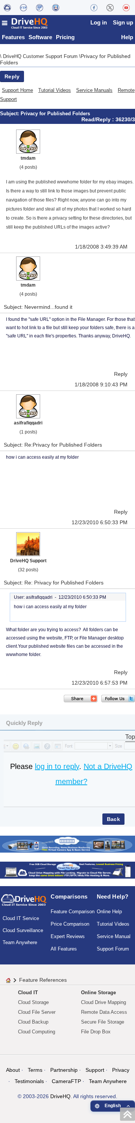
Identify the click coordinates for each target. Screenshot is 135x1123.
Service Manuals (94, 90)
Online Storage (98, 992)
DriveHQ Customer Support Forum (41, 56)
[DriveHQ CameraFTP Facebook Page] (94, 7)
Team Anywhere (20, 942)
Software (40, 37)
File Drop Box (96, 1032)
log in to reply (57, 766)
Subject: (10, 113)
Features (13, 37)
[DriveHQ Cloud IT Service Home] (25, 23)
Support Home (17, 90)
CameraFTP (66, 1081)
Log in (98, 22)
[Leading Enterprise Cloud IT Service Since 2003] (67, 869)
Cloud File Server (37, 1012)
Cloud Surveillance (23, 930)
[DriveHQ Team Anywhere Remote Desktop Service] (55, 7)
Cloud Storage (33, 1002)
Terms (35, 1070)
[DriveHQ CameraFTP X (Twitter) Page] (110, 7)
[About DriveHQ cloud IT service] (24, 903)
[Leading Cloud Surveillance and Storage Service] (67, 843)
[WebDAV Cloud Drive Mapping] (7, 7)
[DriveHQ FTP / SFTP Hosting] (23, 7)
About (13, 1070)
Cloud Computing (36, 1032)
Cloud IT (28, 992)
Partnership (64, 1070)
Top (130, 737)
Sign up (123, 22)
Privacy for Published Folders (55, 113)
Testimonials (29, 1081)
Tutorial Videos (54, 90)
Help (127, 37)
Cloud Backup (33, 1022)
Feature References (43, 980)
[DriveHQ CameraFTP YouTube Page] (126, 7)
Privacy (120, 1070)
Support (95, 1070)
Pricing (65, 37)
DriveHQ (60, 1096)
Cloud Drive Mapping (103, 1002)
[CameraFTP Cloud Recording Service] (39, 7)
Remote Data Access (104, 1012)
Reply (12, 76)
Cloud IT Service (21, 918)
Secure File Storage (102, 1022)
